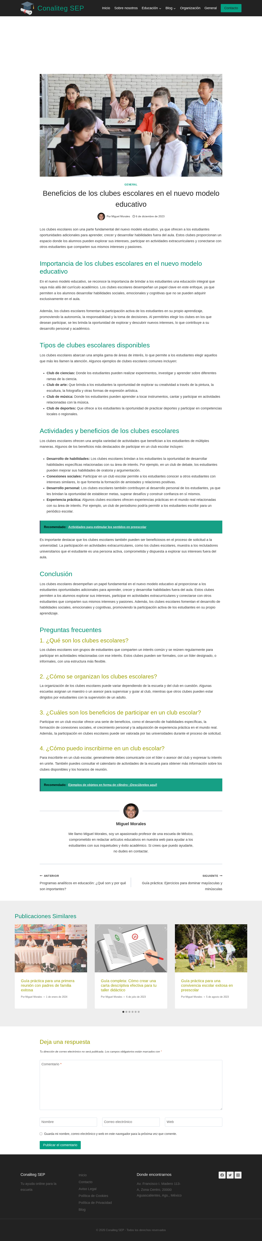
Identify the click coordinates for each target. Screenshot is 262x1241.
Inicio (106, 8)
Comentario (51, 1064)
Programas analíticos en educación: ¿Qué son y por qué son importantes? (83, 882)
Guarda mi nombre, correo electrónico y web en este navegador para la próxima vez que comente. (110, 1133)
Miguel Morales (131, 823)
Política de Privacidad (95, 1203)
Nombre (47, 1122)
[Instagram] (238, 1175)
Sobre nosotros (126, 8)
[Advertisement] (131, 45)
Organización (190, 8)
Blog (82, 1209)
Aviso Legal (87, 1189)
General (210, 8)
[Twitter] (230, 1175)
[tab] (123, 1012)
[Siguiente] (240, 966)
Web (170, 1122)
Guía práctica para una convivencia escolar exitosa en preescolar (207, 985)
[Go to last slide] (21, 966)
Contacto (231, 8)
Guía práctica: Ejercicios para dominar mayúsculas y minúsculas (182, 882)
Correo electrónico (118, 1122)
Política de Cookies (93, 1196)
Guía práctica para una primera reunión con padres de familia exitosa (47, 985)
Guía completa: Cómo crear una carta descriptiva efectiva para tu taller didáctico (129, 985)
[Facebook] (222, 1175)
